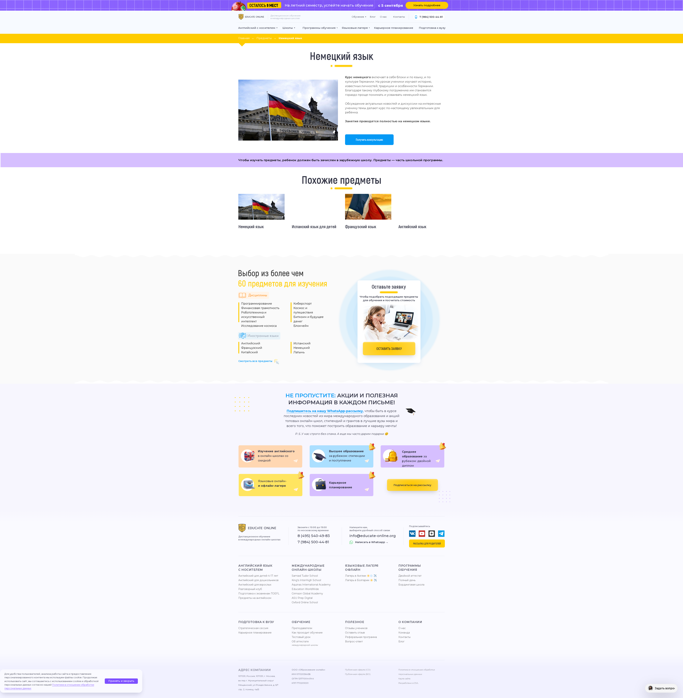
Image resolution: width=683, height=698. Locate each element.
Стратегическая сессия (253, 628)
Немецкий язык (290, 38)
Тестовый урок (301, 637)
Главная (244, 38)
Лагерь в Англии (355, 575)
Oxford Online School (305, 602)
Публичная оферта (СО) (357, 669)
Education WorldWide (305, 589)
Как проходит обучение (307, 632)
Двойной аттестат (410, 575)
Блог (401, 641)
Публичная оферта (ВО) (357, 674)
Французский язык (360, 226)
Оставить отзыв (355, 632)
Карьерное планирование (255, 632)
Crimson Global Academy (307, 593)
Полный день (406, 580)
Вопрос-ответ (354, 641)
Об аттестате (300, 641)
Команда (404, 632)
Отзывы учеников (356, 628)
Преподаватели (302, 628)
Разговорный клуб (250, 589)
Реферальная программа (361, 637)
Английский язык (412, 226)
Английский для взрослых (254, 584)
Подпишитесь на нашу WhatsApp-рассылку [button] (325, 411)
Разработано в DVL (408, 683)
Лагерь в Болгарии (357, 580)
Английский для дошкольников (258, 580)
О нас (402, 628)
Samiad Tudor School (305, 575)
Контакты (404, 637)
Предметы (264, 38)
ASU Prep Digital (302, 598)
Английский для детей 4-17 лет (258, 575)
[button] (427, 5)
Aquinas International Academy (311, 584)
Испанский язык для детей (314, 226)
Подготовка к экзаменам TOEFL (258, 593)
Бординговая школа (411, 584)
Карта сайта (404, 678)
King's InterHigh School (306, 580)
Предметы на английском (254, 598)
